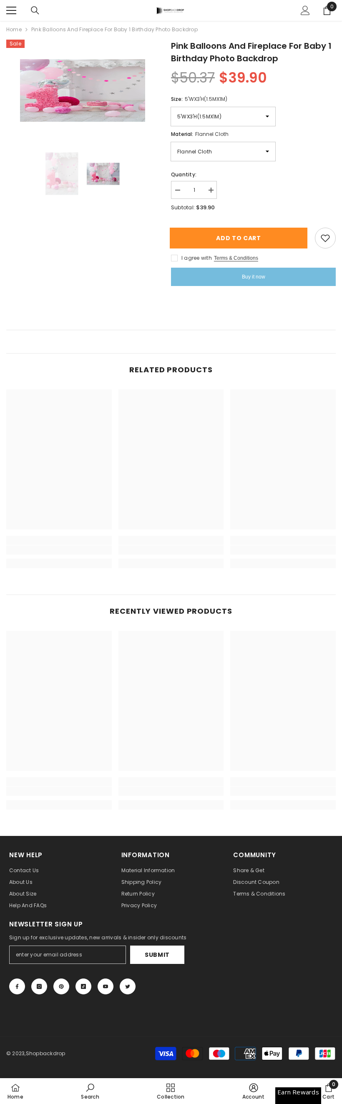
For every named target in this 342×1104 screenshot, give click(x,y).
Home (14, 29)
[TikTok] (83, 986)
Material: (200, 134)
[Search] (35, 10)
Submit (157, 955)
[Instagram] (39, 986)
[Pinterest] (61, 986)
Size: (199, 99)
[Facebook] (17, 986)
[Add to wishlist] (325, 238)
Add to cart (241, 238)
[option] (82, 90)
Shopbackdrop (45, 1053)
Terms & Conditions (236, 258)
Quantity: (183, 174)
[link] (59, 550)
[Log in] (305, 10)
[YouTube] (105, 986)
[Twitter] (128, 986)
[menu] (11, 10)
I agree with (196, 257)
